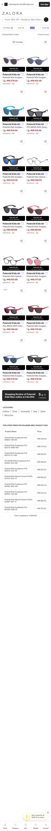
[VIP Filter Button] (33, 28)
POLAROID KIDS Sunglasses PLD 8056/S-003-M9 (17, 462)
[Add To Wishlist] (22, 74)
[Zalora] (25, 13)
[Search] (46, 19)
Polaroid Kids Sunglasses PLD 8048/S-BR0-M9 (15, 485)
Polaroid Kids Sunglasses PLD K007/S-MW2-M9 (15, 446)
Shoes (15, 411)
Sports (43, 411)
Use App (44, 4)
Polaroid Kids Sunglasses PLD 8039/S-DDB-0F (15, 508)
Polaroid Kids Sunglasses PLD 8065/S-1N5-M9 (15, 493)
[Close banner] (2, 4)
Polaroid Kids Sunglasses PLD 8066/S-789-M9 (15, 439)
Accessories (25, 411)
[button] (25, 4)
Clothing (6, 411)
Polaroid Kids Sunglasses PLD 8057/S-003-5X (15, 470)
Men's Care (8, 415)
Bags (35, 411)
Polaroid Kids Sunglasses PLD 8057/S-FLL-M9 (15, 454)
